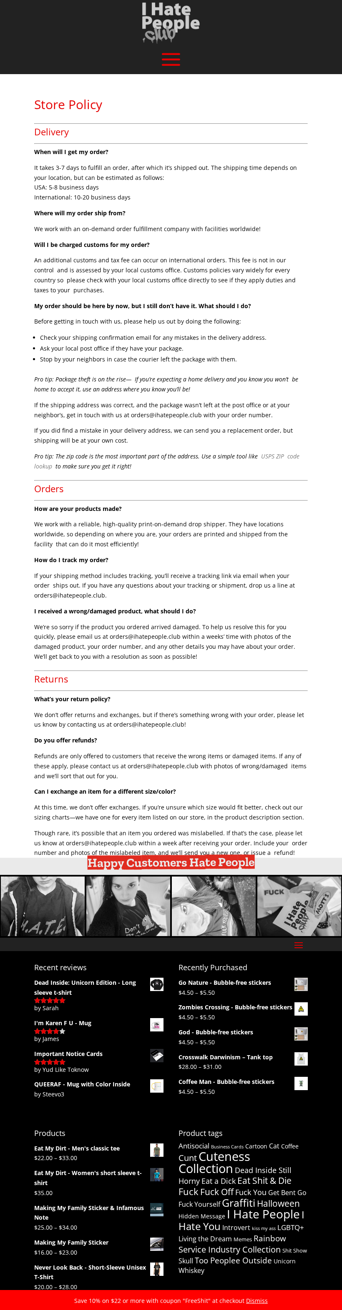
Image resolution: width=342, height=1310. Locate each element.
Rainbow (270, 1238)
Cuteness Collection (214, 1162)
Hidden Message (202, 1216)
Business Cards (227, 1147)
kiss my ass (264, 1228)
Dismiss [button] (257, 1301)
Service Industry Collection (230, 1249)
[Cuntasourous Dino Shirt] (128, 934)
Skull (186, 1260)
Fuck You (251, 1192)
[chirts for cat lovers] (214, 934)
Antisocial (194, 1146)
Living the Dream (205, 1238)
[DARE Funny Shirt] (43, 934)
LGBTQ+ (290, 1227)
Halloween (278, 1203)
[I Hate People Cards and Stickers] (299, 934)
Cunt (188, 1157)
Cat (274, 1146)
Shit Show (294, 1250)
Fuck (189, 1191)
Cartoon (256, 1146)
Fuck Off (217, 1192)
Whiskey (191, 1270)
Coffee (290, 1146)
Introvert (236, 1227)
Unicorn (285, 1261)
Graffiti (238, 1203)
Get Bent (282, 1192)
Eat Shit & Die (264, 1180)
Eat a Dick (218, 1181)
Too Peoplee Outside (233, 1260)
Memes (243, 1239)
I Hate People (263, 1214)
